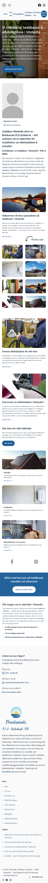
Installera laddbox (28, 13)
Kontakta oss (37, 13)
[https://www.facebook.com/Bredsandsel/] (12, 561)
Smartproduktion (10, 875)
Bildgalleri (8, 814)
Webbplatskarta (11, 819)
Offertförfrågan (11, 800)
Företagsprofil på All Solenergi (25, 872)
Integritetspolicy (11, 823)
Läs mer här (6, 236)
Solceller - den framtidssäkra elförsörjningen (23, 856)
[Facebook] (39, 5)
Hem (6, 14)
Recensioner (10, 809)
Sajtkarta (7, 872)
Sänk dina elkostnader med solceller (19, 851)
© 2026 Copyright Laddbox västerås (17, 869)
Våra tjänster (8, 443)
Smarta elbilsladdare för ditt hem (19, 351)
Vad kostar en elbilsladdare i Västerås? (23, 402)
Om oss (10, 13)
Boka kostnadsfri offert (13, 69)
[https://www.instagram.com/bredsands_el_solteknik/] (36, 561)
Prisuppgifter (18, 14)
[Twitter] (44, 5)
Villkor (36, 869)
